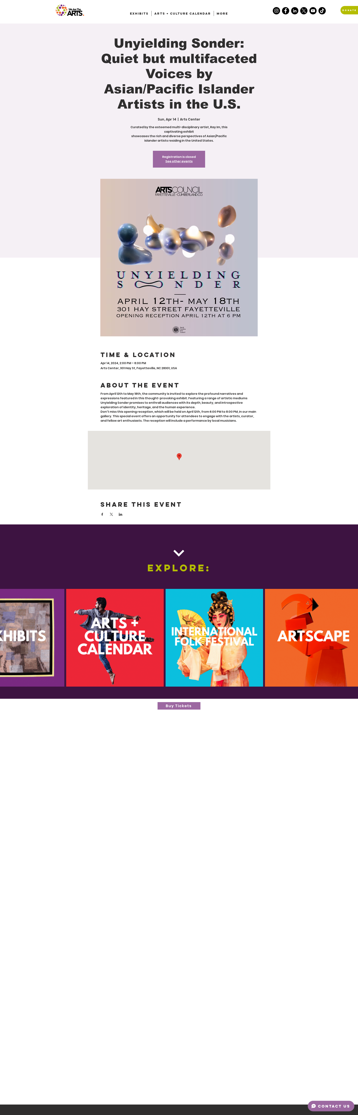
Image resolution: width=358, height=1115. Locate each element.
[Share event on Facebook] (102, 514)
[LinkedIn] (294, 10)
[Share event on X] (111, 514)
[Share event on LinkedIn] (120, 514)
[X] (303, 10)
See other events (179, 161)
